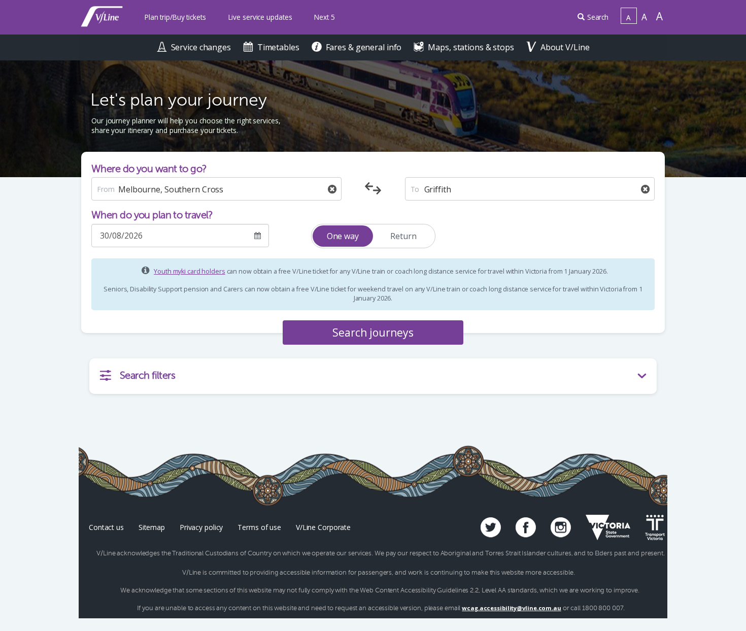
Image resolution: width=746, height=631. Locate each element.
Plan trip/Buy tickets (175, 17)
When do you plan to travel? (152, 215)
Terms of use (259, 527)
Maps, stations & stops (472, 47)
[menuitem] (175, 17)
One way (343, 236)
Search (597, 17)
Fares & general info (365, 47)
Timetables (279, 47)
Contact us (106, 527)
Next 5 (324, 17)
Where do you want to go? (149, 169)
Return (403, 236)
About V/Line (565, 47)
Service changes (202, 47)
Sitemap (152, 527)
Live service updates (260, 17)
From (106, 189)
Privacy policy (201, 527)
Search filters (147, 375)
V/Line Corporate (323, 527)
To (415, 189)
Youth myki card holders (189, 271)
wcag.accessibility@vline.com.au (511, 608)
